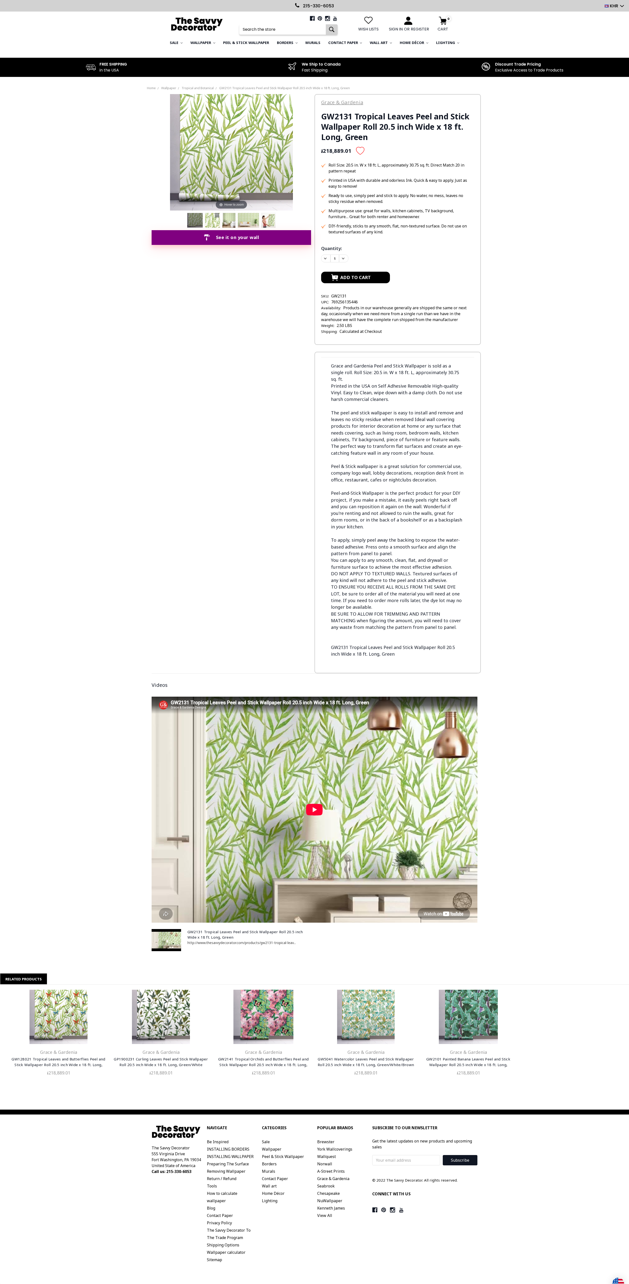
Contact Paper (343, 42)
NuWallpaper (329, 1200)
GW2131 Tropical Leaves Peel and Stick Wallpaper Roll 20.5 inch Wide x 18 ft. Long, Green (284, 88)
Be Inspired (218, 1141)
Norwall (324, 1164)
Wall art (379, 42)
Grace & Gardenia (333, 1178)
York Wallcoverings (334, 1149)
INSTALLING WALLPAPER (230, 1156)
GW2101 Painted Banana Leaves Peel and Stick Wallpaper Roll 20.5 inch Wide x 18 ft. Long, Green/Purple (468, 1064)
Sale (174, 42)
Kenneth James (331, 1208)
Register (420, 29)
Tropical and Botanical (198, 88)
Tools (212, 1186)
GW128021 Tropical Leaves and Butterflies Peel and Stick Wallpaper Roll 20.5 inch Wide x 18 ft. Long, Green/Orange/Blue (58, 1064)
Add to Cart (58, 1018)
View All (324, 1215)
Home (151, 88)
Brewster (325, 1141)
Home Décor (412, 42)
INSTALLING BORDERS (228, 1149)
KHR (614, 6)
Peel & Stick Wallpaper (246, 42)
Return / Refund (221, 1178)
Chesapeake (328, 1193)
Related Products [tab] (23, 978)
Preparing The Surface (228, 1164)
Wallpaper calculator (226, 1252)
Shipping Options (223, 1245)
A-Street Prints (331, 1171)
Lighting (446, 42)
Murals (312, 42)
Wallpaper (201, 42)
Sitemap (214, 1259)
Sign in (396, 29)
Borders (285, 42)
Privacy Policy (219, 1223)
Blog (211, 1208)
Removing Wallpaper (226, 1171)
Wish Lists (368, 29)
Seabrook (326, 1186)
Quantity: (331, 248)
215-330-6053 (318, 6)
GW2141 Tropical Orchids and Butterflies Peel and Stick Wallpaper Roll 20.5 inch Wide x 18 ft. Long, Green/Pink (263, 1064)
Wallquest (326, 1156)
